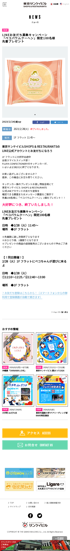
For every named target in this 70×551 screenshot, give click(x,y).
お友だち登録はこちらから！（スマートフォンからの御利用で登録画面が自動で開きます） (34, 295)
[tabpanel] (35, 82)
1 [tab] (35, 114)
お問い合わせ (33, 502)
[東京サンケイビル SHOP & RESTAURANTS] (35, 4)
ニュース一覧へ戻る (60, 312)
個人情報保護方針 (53, 502)
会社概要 (31, 506)
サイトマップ (15, 506)
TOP (12, 502)
